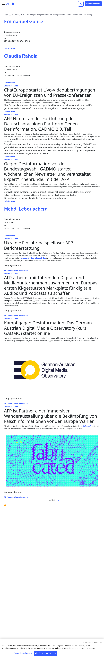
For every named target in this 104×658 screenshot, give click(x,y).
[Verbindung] (81, 4)
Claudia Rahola (21, 55)
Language (9, 265)
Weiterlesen (10, 48)
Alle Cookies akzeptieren (45, 653)
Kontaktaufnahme (93, 4)
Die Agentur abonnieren (5, 505)
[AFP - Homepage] (10, 4)
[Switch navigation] (3, 3)
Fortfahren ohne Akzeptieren (92, 642)
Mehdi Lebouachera (26, 208)
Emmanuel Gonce (23, 21)
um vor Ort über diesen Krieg (33, 258)
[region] (52, 648)
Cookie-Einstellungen (23, 653)
